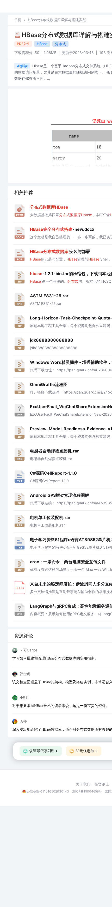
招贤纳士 (102, 784)
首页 (17, 20)
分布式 (60, 43)
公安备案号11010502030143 (48, 791)
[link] (17, 19)
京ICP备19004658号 (87, 791)
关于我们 (83, 784)
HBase (42, 43)
